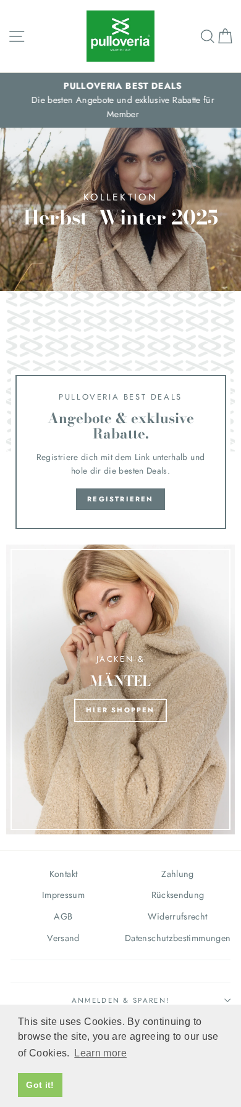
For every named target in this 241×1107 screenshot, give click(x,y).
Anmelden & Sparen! (121, 1000)
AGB (63, 916)
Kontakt (63, 874)
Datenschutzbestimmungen (177, 938)
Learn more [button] (100, 1053)
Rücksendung (178, 895)
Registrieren (120, 499)
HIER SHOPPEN (120, 710)
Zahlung (177, 874)
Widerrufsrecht (177, 916)
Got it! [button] (40, 1085)
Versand (63, 938)
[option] (120, 100)
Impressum (63, 895)
